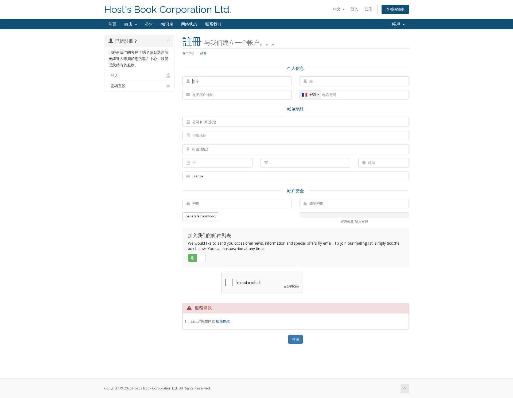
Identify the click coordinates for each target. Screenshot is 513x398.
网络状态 (189, 24)
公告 (149, 24)
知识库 (167, 24)
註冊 (368, 8)
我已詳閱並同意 (210, 321)
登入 (354, 8)
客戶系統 (188, 53)
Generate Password (200, 216)
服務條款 (223, 321)
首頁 (112, 24)
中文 (337, 8)
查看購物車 (395, 9)
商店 (129, 24)
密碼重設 (117, 85)
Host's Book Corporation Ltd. (167, 9)
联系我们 (213, 24)
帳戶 (397, 24)
